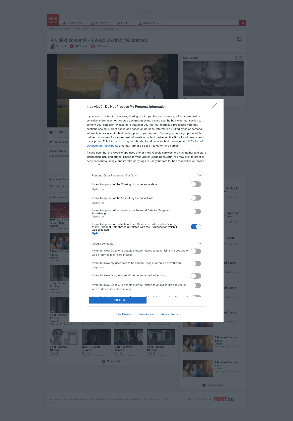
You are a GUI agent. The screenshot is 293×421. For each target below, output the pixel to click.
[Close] (215, 107)
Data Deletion (124, 314)
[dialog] (146, 210)
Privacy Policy (169, 314)
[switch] (196, 184)
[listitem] (146, 175)
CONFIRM (117, 300)
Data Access (146, 314)
